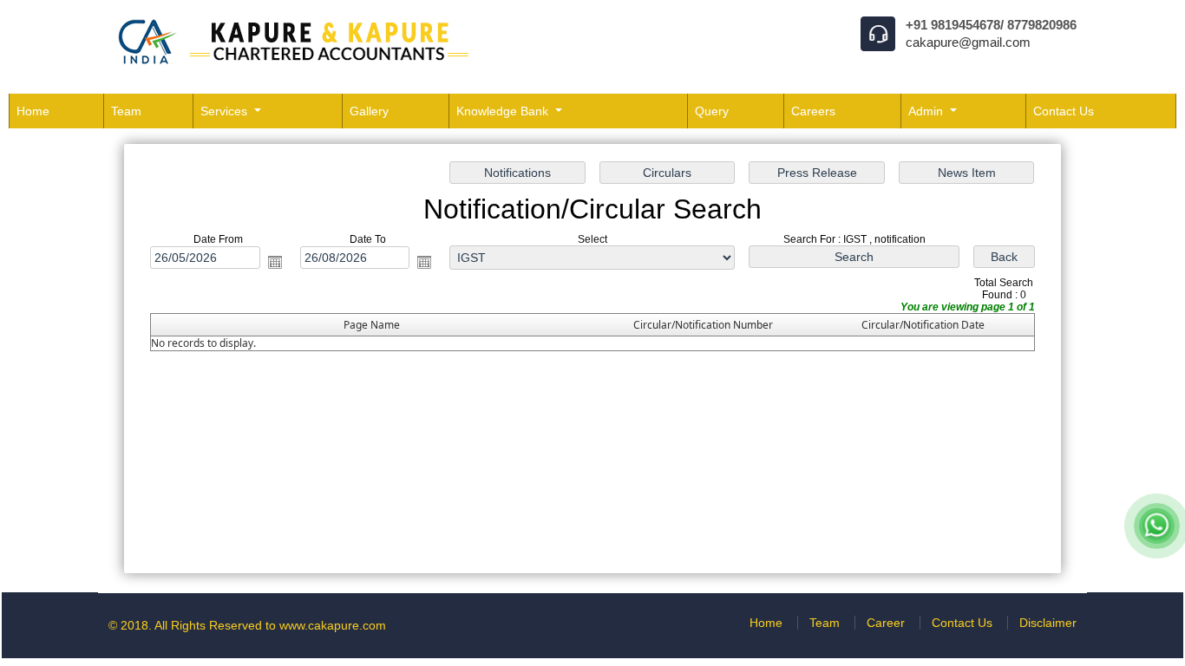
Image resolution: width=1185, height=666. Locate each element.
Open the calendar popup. (275, 261)
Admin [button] (927, 111)
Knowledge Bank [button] (504, 111)
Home (32, 111)
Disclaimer (1048, 623)
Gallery (369, 111)
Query (712, 111)
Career (886, 623)
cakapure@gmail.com (968, 42)
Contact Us (1063, 111)
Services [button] (225, 111)
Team (126, 111)
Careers (813, 111)
